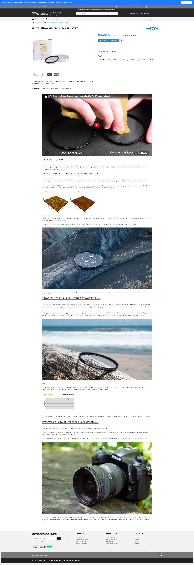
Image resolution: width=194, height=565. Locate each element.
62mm (124, 59)
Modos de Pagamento (82, 541)
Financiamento (109, 541)
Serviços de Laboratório (154, 19)
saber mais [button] (70, 2)
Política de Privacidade (111, 537)
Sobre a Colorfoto (139, 536)
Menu (36, 19)
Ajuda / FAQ (79, 537)
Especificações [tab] (66, 88)
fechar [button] (186, 2)
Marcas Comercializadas (141, 545)
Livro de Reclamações (111, 543)
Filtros (45, 22)
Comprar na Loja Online (82, 539)
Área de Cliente (80, 536)
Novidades (46, 19)
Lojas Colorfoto (139, 537)
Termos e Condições (110, 536)
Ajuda (148, 7)
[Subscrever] (59, 538)
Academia (137, 539)
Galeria (136, 541)
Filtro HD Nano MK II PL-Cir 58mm (108, 59)
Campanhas (57, 19)
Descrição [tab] (35, 88)
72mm (133, 59)
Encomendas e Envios (81, 543)
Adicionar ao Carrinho (109, 40)
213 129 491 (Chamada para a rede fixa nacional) (129, 7)
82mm (151, 59)
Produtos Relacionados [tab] (50, 88)
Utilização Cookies (110, 539)
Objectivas (39, 22)
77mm (143, 59)
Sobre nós (159, 7)
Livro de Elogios (109, 545)
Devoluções (79, 545)
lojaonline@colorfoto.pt (40, 555)
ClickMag (137, 543)
